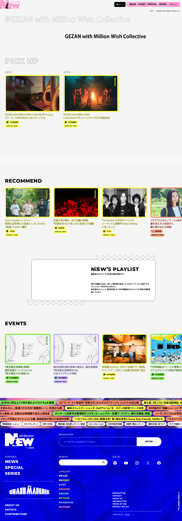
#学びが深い (42, 424)
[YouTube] (126, 463)
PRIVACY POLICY (121, 507)
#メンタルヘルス (91, 424)
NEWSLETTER (66, 435)
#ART (62, 485)
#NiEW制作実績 (110, 424)
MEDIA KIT (118, 499)
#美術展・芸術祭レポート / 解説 (66, 424)
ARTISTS (10, 510)
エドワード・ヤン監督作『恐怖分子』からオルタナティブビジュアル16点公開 (90, 402)
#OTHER (64, 507)
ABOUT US (12, 505)
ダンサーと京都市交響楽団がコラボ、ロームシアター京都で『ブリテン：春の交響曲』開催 (95, 413)
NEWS (133, 4)
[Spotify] (115, 463)
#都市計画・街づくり (151, 424)
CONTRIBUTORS (16, 514)
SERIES (163, 4)
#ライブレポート (26, 424)
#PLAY (63, 476)
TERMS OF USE (120, 504)
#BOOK (64, 494)
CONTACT (117, 496)
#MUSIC (64, 480)
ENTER (149, 442)
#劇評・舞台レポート (130, 424)
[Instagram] (136, 463)
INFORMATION (120, 501)
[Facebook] (158, 463)
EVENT (142, 4)
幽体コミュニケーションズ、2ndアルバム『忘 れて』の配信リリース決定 (97, 408)
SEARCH (63, 457)
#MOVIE (64, 489)
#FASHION (66, 502)
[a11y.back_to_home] (10, 5)
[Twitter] (147, 463)
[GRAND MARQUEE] (29, 490)
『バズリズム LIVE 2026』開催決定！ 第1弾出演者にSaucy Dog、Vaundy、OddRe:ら (112, 419)
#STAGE (64, 498)
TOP (151, 11)
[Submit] (104, 462)
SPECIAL (152, 4)
